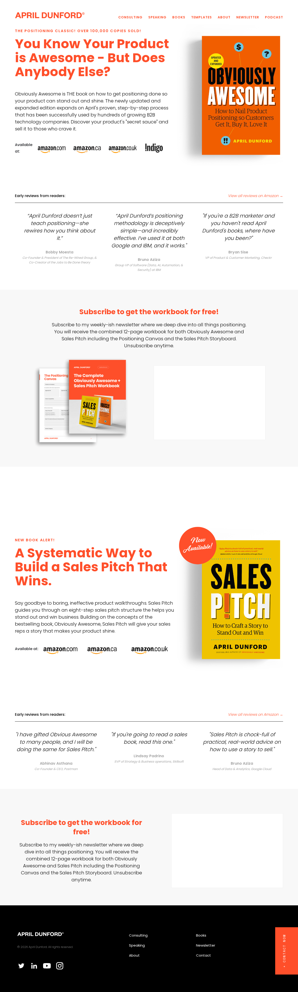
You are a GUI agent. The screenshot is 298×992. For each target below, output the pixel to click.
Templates (201, 17)
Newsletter (247, 17)
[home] (50, 15)
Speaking (157, 17)
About (224, 17)
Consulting (130, 17)
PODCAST (274, 17)
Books (178, 17)
